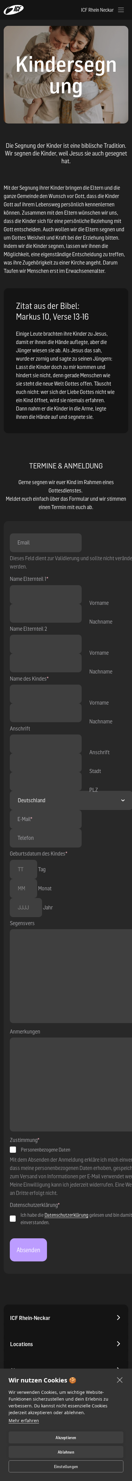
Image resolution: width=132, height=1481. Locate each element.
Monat (45, 888)
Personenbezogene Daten (45, 1150)
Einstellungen (66, 1466)
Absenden (28, 1250)
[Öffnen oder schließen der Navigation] (121, 10)
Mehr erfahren (24, 1420)
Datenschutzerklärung (66, 1215)
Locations (21, 1344)
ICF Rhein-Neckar (30, 1318)
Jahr (48, 907)
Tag (42, 869)
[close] (120, 1380)
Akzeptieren (66, 1437)
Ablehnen (66, 1452)
